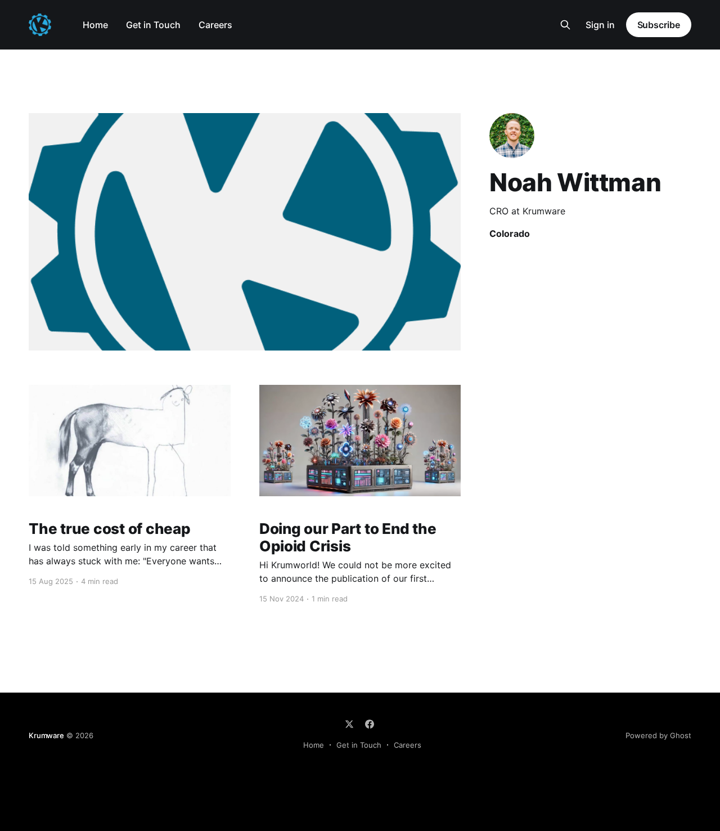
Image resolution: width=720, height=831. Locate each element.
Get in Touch (153, 24)
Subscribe (658, 24)
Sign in (600, 24)
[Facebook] (369, 724)
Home (95, 24)
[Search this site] (565, 25)
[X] (349, 724)
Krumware (46, 735)
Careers (215, 24)
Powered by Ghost (658, 735)
